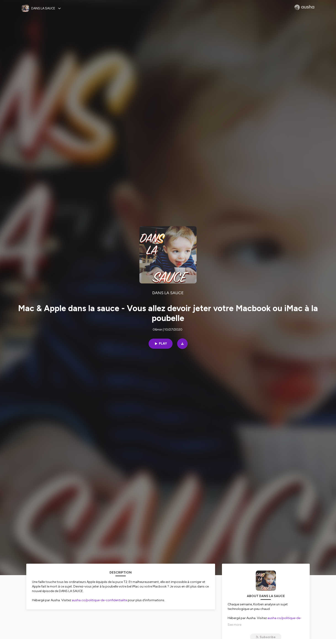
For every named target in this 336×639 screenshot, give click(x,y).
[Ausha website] (304, 7)
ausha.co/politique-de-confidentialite (99, 600)
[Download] (182, 343)
